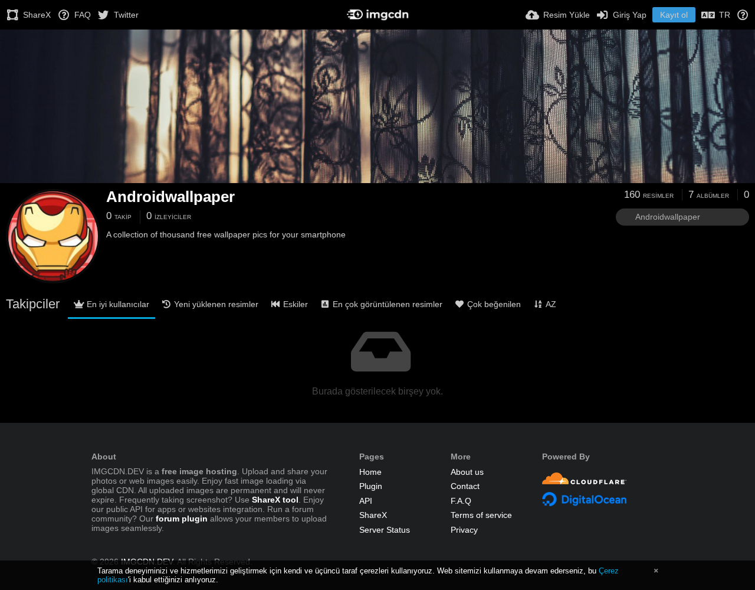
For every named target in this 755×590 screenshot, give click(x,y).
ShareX (373, 515)
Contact (465, 486)
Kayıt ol (674, 14)
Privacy (464, 529)
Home (370, 472)
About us (467, 472)
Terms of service (481, 515)
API (365, 501)
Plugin (370, 486)
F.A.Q (461, 501)
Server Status (384, 529)
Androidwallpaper (170, 197)
